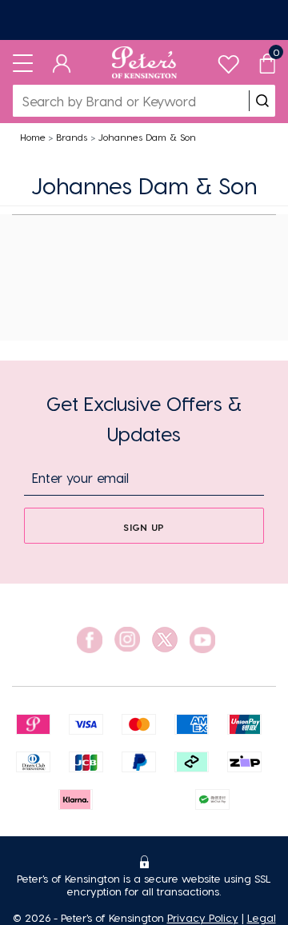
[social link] (89, 640)
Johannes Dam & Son (147, 136)
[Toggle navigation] (23, 62)
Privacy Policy (202, 917)
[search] (262, 101)
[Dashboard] (62, 62)
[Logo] (144, 62)
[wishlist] (228, 60)
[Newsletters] (144, 20)
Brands (71, 136)
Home (33, 136)
